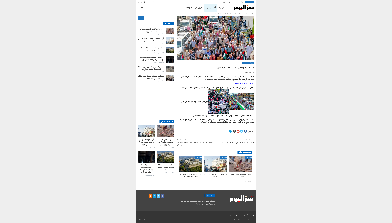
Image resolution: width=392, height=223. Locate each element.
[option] (156, 55)
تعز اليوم (140, 219)
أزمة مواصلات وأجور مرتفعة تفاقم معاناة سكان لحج (230, 2)
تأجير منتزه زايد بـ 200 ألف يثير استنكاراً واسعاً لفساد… (151, 49)
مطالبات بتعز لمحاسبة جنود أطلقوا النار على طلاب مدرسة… (151, 77)
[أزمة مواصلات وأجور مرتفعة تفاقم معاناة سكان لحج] (215, 164)
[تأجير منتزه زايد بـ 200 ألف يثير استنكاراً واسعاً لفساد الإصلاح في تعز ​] (190, 164)
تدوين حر (199, 7)
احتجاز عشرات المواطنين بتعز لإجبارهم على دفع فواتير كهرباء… (151, 58)
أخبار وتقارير (211, 7)
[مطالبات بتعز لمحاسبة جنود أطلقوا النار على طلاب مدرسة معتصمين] (170, 78)
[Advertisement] (156, 103)
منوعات (188, 7)
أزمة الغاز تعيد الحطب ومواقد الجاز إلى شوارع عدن (150, 30)
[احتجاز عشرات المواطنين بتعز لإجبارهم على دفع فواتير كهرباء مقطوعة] (170, 59)
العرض (244, 63)
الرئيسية (222, 7)
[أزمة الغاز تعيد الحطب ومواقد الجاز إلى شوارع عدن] (240, 164)
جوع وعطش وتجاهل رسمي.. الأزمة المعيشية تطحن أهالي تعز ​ (151, 68)
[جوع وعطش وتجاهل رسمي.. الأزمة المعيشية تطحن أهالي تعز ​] (170, 69)
